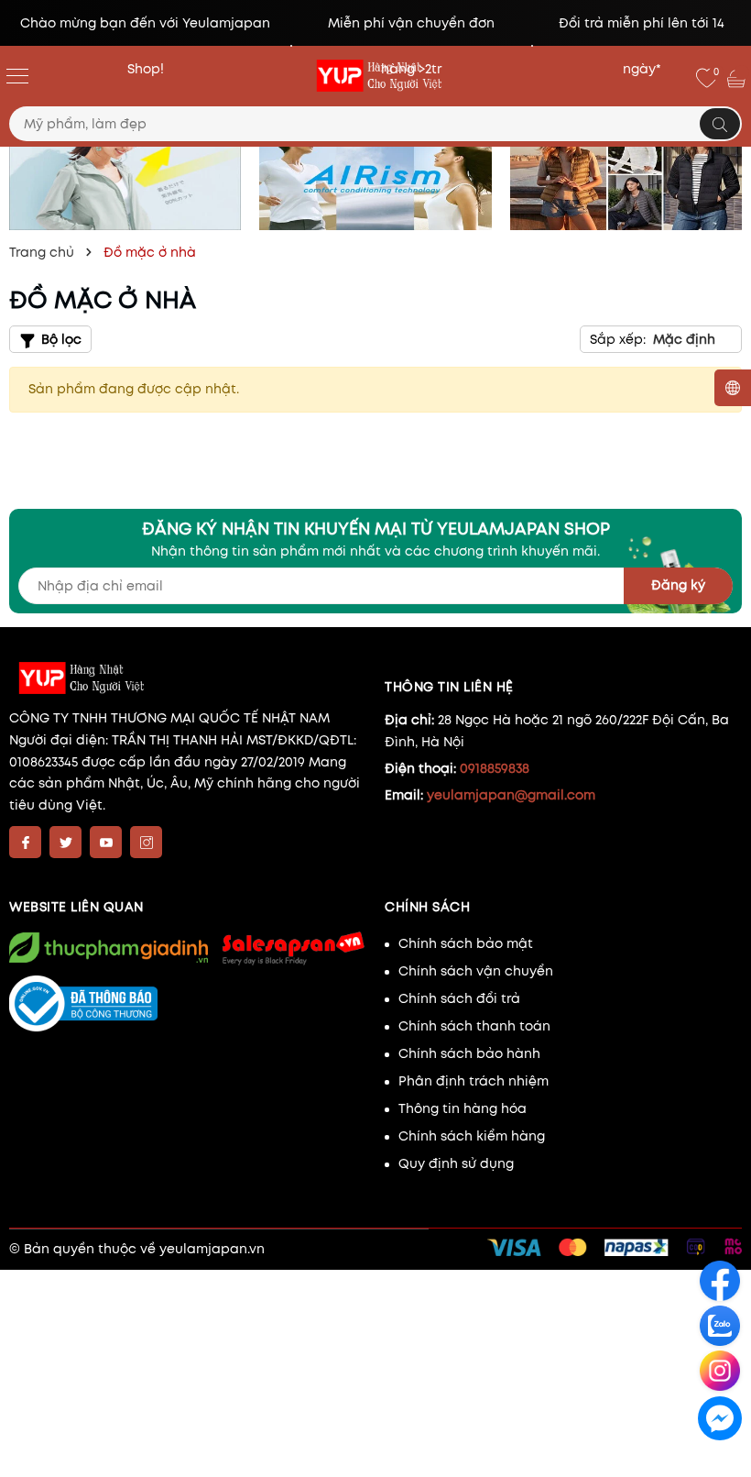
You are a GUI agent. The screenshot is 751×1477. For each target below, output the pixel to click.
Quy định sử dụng (456, 1163)
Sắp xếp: (618, 339)
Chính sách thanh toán (474, 1026)
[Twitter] (65, 842)
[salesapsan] (291, 948)
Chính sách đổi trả (459, 998)
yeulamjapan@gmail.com (511, 795)
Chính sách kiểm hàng (471, 1136)
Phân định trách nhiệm (473, 1081)
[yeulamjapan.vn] (375, 76)
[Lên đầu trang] (721, 1460)
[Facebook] (25, 842)
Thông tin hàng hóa (462, 1108)
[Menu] (17, 75)
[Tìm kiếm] (720, 123)
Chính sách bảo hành (469, 1053)
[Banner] (125, 174)
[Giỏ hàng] (738, 78)
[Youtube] (106, 842)
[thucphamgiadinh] (108, 947)
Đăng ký (678, 585)
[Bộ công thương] (187, 1003)
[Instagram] (146, 842)
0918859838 (494, 768)
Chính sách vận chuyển (475, 971)
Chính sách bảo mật (465, 943)
